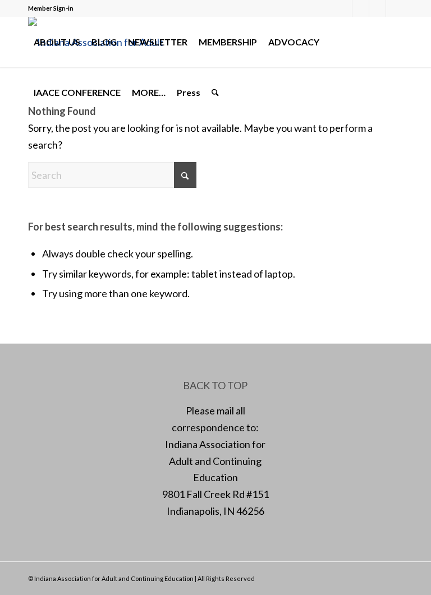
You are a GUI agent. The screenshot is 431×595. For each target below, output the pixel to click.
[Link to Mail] (377, 8)
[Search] (215, 92)
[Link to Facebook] (344, 8)
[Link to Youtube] (394, 8)
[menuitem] (57, 42)
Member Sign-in (51, 8)
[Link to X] (360, 8)
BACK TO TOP (215, 385)
